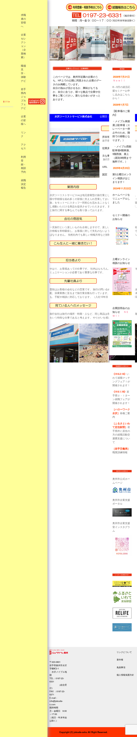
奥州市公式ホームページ (121, 480)
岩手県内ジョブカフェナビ (23, 99)
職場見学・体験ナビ (23, 73)
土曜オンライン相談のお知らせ (121, 261)
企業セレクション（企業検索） (23, 46)
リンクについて (124, 652)
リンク (23, 134)
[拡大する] (124, 231)
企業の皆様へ (23, 120)
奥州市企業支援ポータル (121, 501)
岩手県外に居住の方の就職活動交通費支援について (121, 432)
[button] (54, 55)
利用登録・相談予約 (23, 164)
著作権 (120, 659)
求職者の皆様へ (23, 21)
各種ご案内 (121, 412)
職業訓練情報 (121, 450)
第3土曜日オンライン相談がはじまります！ (121, 178)
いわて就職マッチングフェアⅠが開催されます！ (121, 379)
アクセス (23, 146)
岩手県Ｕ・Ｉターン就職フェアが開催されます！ (121, 397)
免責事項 (121, 667)
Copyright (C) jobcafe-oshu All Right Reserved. (83, 732)
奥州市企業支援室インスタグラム (121, 526)
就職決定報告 (23, 184)
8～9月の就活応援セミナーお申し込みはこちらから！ (121, 92)
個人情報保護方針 (125, 674)
